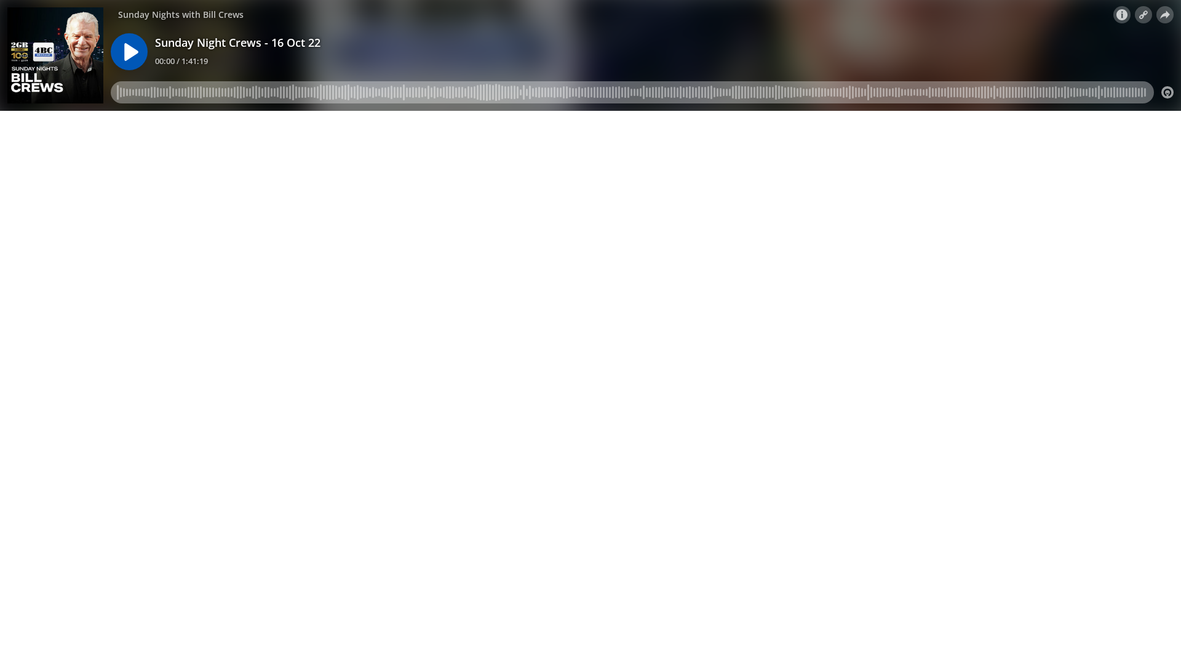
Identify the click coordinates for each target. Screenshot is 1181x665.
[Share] (1165, 14)
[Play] (129, 51)
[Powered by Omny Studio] (1167, 92)
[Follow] (1143, 14)
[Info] (1122, 14)
